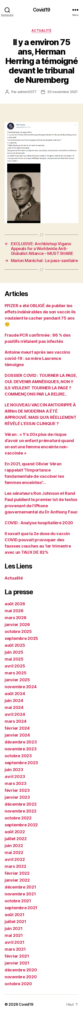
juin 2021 (14, 928)
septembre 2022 (21, 824)
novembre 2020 (21, 976)
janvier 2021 (17, 963)
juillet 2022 (16, 838)
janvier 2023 (17, 797)
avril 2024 (15, 714)
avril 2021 (14, 942)
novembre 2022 (20, 811)
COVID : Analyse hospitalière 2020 (39, 522)
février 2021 (17, 956)
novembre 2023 (21, 748)
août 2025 (15, 645)
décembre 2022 (21, 804)
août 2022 (15, 831)
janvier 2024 (17, 735)
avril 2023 (15, 776)
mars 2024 (16, 721)
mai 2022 (14, 852)
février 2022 (17, 873)
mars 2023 (16, 783)
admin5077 (27, 92)
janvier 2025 (17, 679)
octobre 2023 (18, 755)
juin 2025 (14, 652)
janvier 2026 (17, 624)
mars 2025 (16, 672)
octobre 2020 (18, 983)
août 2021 (14, 914)
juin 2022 (14, 845)
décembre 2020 (21, 969)
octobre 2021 (18, 900)
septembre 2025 (21, 638)
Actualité (42, 30)
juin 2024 (14, 700)
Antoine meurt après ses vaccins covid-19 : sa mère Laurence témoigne (37, 358)
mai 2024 (14, 707)
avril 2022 (15, 859)
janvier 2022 (17, 880)
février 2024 (17, 728)
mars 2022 (15, 866)
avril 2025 (15, 666)
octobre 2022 (18, 818)
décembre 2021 (20, 887)
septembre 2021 (21, 907)
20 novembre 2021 (62, 92)
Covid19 (41, 9)
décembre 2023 (21, 742)
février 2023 (17, 790)
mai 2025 (14, 659)
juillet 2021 (15, 921)
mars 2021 (15, 949)
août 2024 (15, 693)
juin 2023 (14, 769)
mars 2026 (16, 617)
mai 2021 (14, 935)
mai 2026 (14, 610)
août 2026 (15, 603)
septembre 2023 (21, 762)
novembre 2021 (20, 894)
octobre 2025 (18, 631)
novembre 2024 (21, 686)
